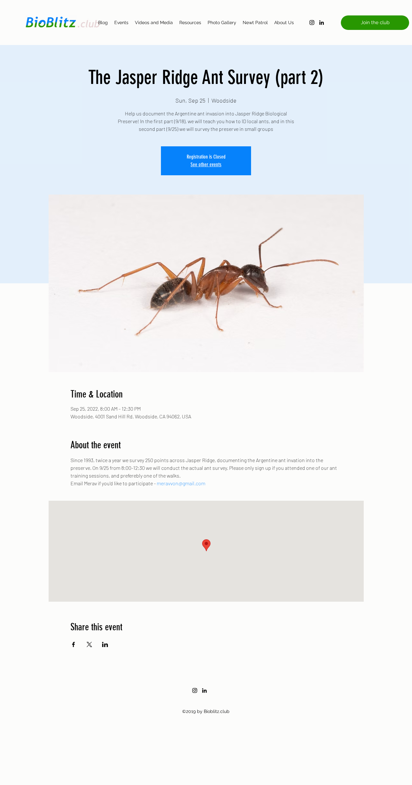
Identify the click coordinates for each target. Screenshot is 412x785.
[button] (375, 22)
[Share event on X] (89, 644)
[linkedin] (321, 22)
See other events (206, 164)
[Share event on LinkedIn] (105, 644)
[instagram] (312, 22)
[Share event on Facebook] (73, 644)
